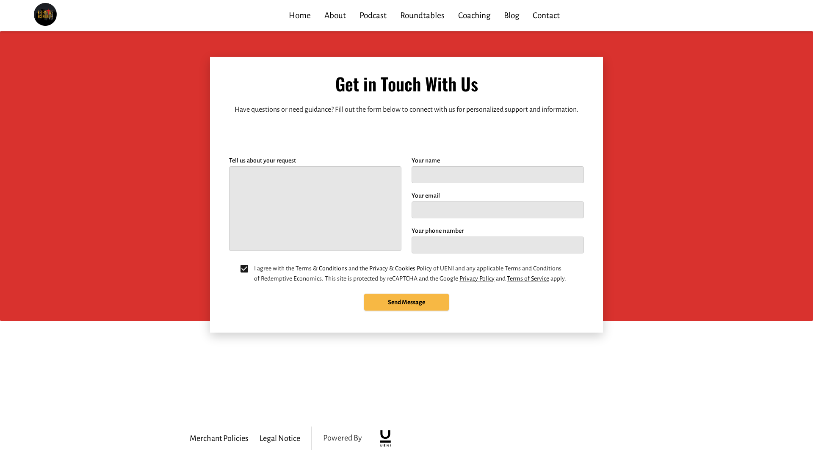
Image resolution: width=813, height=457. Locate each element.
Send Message (406, 302)
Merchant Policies (219, 438)
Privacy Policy (477, 278)
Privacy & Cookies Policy (400, 268)
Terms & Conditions (321, 268)
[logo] (385, 438)
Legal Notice (280, 438)
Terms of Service (528, 278)
